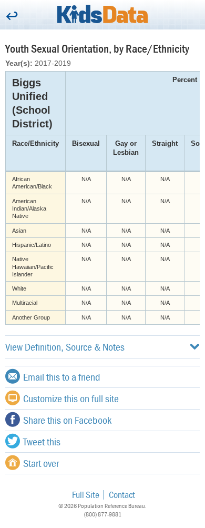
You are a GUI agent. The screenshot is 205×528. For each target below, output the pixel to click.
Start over (41, 463)
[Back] (11, 16)
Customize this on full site (71, 398)
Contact (122, 495)
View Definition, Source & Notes (65, 346)
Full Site (85, 495)
